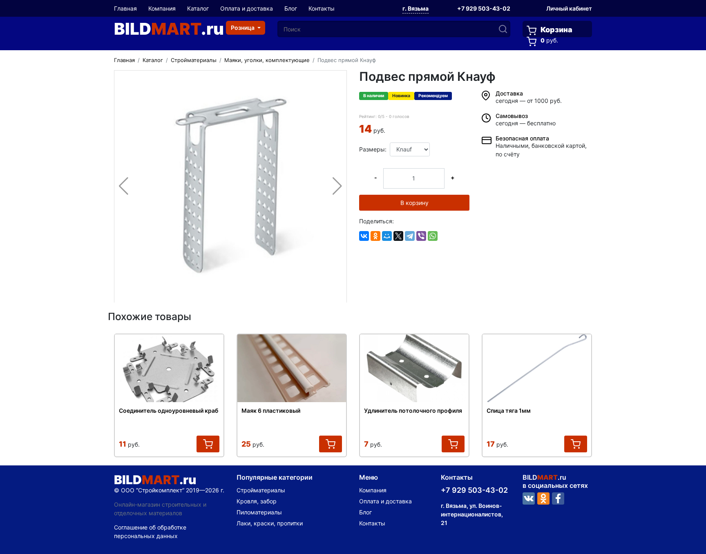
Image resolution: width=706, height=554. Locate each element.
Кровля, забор (257, 501)
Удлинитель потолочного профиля (413, 410)
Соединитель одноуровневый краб (168, 410)
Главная (125, 8)
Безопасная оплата (522, 138)
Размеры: (371, 149)
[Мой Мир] (387, 236)
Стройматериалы (261, 490)
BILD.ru (169, 29)
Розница (243, 27)
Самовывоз (512, 115)
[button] (415, 9)
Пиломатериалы (259, 512)
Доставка (509, 93)
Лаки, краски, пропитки (270, 523)
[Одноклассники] (375, 236)
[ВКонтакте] (364, 236)
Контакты (321, 8)
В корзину (414, 202)
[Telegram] (410, 236)
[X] (398, 236)
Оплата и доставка (246, 8)
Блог (290, 8)
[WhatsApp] (433, 236)
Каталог (198, 8)
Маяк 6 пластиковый (270, 410)
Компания (162, 8)
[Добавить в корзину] (208, 444)
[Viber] (421, 236)
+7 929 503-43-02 (483, 8)
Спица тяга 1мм (509, 410)
